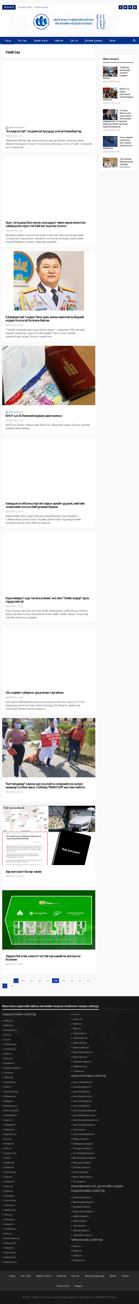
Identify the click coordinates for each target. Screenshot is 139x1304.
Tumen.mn (9, 1182)
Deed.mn (8, 1191)
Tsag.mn (8, 1177)
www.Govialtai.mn (81, 1106)
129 (63, 981)
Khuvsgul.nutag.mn (82, 1163)
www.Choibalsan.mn (82, 1082)
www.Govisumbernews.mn (86, 1120)
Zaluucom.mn (10, 1030)
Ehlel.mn (77, 1029)
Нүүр (8, 40)
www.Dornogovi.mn (82, 1096)
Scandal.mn (9, 1063)
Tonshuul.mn (10, 1044)
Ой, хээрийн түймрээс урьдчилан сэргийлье (35, 692)
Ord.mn (7, 1087)
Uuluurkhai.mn (80, 1033)
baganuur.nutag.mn (82, 1197)
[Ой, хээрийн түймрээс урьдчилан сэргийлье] (48, 656)
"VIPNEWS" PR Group (105, 1297)
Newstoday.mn (80, 1057)
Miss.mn (8, 1059)
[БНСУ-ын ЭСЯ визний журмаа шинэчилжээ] (48, 375)
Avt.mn (76, 1014)
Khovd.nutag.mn (80, 1172)
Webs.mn (8, 1021)
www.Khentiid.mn (81, 1092)
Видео (79, 1285)
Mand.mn (77, 1024)
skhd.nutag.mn (80, 1221)
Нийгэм (59, 40)
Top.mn (7, 1158)
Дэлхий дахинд (94, 40)
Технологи (62, 1285)
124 (23, 981)
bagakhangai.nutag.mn (83, 1202)
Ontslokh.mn (10, 1229)
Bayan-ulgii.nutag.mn (83, 1177)
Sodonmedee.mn (81, 1048)
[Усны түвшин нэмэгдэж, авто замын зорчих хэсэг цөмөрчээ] (110, 141)
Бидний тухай (25, 7)
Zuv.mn (7, 1139)
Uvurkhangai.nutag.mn (83, 1153)
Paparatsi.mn (10, 1134)
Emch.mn (77, 1251)
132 (88, 981)
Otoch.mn (77, 1256)
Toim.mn (8, 1215)
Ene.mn (7, 1054)
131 (80, 981)
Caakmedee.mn (80, 1038)
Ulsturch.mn (10, 1201)
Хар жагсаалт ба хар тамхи (24, 871)
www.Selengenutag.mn (84, 1125)
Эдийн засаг (40, 40)
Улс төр (22, 40)
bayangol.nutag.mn (82, 1207)
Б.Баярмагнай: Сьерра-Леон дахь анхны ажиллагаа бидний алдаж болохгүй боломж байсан (45, 318)
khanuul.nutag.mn (81, 1230)
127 (47, 981)
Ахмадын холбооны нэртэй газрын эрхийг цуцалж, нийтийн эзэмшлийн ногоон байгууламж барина (45, 505)
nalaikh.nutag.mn (81, 1216)
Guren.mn (9, 1073)
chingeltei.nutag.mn (82, 1235)
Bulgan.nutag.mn (81, 1139)
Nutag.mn (9, 1101)
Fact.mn (8, 1035)
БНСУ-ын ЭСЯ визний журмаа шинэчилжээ (34, 415)
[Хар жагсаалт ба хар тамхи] (48, 835)
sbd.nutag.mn (79, 1226)
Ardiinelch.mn (10, 1115)
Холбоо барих (41, 7)
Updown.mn (10, 1210)
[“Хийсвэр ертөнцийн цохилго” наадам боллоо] (110, 71)
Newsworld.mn (11, 1111)
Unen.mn (8, 1186)
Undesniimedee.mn (82, 1062)
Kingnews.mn (10, 1106)
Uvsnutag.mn (79, 1130)
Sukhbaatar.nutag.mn (83, 1144)
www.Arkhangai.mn (82, 1101)
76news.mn (78, 1071)
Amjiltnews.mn (80, 1067)
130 (71, 981)
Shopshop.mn (10, 1262)
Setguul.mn (9, 1130)
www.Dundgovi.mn (82, 1087)
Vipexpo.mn (10, 1125)
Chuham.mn (10, 1049)
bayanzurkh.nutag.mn (83, 1212)
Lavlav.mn (77, 1019)
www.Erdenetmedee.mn (84, 1111)
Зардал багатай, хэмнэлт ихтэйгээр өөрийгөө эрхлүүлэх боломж (43, 957)
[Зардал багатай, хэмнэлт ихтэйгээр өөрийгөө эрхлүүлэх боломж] (48, 920)
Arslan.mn (9, 1144)
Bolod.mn (8, 1025)
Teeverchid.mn (11, 1092)
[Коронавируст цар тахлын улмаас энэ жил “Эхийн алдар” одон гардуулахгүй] (48, 561)
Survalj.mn (9, 1196)
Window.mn (10, 1096)
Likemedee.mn (80, 1043)
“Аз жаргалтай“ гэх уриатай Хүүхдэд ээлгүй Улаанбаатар (44, 131)
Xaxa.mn (77, 1246)
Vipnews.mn (10, 1257)
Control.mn (9, 1205)
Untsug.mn (9, 1219)
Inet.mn (8, 1234)
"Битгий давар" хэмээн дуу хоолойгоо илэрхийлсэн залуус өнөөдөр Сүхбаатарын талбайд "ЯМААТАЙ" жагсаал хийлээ (45, 785)
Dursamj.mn (10, 1082)
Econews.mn (10, 1153)
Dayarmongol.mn (12, 1068)
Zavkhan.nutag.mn (81, 1167)
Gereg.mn (9, 1224)
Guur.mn (8, 1120)
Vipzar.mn (9, 1248)
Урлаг (112, 40)
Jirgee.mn (9, 1167)
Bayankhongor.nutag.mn (84, 1158)
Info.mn (8, 1148)
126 (39, 981)
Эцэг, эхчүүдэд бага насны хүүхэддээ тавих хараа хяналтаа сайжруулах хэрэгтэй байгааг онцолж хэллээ (45, 224)
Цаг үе (74, 40)
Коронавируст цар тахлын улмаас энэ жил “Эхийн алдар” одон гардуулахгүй (47, 599)
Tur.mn (7, 1040)
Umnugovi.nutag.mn (82, 1148)
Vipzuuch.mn (10, 1243)
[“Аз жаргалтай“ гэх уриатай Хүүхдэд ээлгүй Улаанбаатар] (48, 91)
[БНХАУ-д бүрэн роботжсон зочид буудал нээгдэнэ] (110, 93)
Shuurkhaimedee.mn (82, 1052)
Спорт (126, 1275)
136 (12, 986)
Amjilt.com (9, 1163)
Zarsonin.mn (10, 1253)
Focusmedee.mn (12, 1238)
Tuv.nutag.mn (79, 1182)
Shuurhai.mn (10, 1172)
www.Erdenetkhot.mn (83, 1134)
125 (31, 981)
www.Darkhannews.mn (84, 1115)
